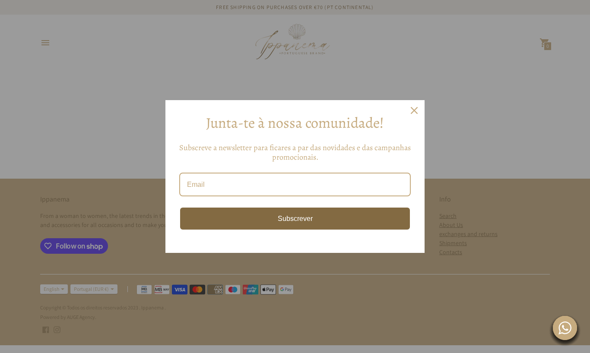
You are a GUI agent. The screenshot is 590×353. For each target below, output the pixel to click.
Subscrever (295, 218)
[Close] (414, 110)
